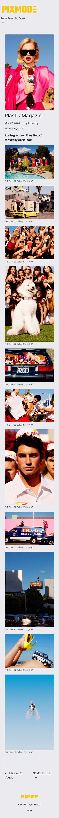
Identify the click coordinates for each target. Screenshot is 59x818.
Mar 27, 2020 (12, 123)
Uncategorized (15, 128)
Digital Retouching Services (13, 18)
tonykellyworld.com (19, 140)
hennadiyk (34, 123)
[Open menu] (3, 22)
